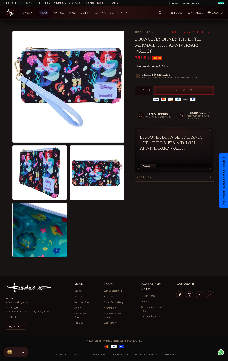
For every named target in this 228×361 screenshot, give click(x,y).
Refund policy (58, 354)
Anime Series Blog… (114, 302)
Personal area (148, 296)
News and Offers (151, 32)
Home (138, 32)
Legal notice (170, 354)
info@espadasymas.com (19, 302)
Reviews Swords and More (152, 309)
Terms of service (99, 354)
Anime (77, 308)
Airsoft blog (110, 308)
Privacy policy (78, 354)
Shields (78, 296)
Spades (78, 291)
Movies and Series (80, 315)
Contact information (146, 354)
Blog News (109, 296)
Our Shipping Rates (151, 316)
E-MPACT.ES (135, 341)
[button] (160, 12)
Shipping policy (121, 354)
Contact (145, 301)
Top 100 (78, 323)
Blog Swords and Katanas (113, 315)
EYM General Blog (113, 291)
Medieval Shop (82, 302)
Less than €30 (164, 32)
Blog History (110, 323)
